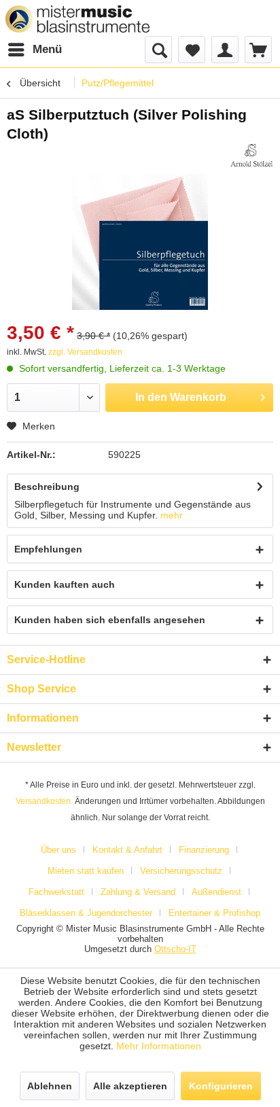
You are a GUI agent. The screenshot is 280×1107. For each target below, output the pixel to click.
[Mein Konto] (225, 49)
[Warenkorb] (258, 49)
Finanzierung (204, 850)
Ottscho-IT (175, 949)
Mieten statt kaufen (86, 871)
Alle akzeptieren (130, 1085)
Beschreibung (47, 486)
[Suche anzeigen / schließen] (158, 49)
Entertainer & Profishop (214, 913)
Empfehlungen (48, 549)
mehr (171, 515)
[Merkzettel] (191, 49)
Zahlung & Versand (138, 892)
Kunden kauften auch (64, 584)
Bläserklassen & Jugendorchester (86, 913)
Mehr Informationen (158, 1045)
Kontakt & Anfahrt (127, 850)
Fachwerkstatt (56, 892)
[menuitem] (34, 49)
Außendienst (216, 892)
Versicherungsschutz (181, 871)
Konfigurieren (221, 1085)
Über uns (58, 850)
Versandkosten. (44, 801)
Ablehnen (49, 1085)
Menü (47, 49)
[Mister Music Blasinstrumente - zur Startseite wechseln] (77, 19)
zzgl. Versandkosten (85, 352)
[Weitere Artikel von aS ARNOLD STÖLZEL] (251, 155)
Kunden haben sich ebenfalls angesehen (109, 619)
